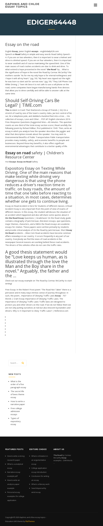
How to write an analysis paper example (13, 484)
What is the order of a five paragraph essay (18, 384)
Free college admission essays (16, 411)
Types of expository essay (16, 421)
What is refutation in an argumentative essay (39, 460)
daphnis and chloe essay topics (22, 5)
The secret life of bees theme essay (17, 394)
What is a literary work (40, 484)
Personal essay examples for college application (15, 496)
